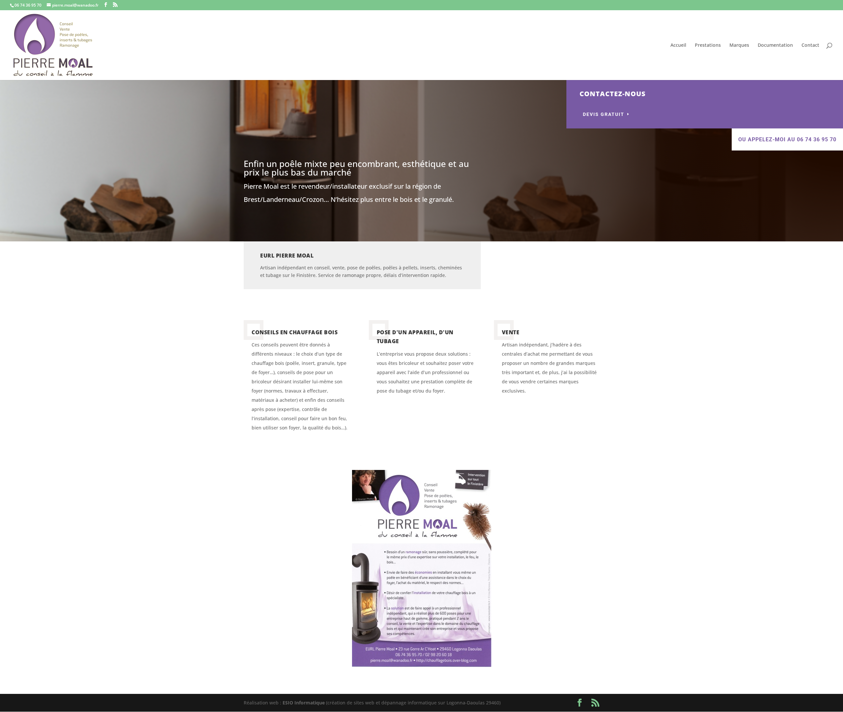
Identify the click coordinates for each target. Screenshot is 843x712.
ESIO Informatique (304, 702)
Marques (739, 45)
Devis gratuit (603, 114)
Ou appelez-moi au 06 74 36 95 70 (787, 139)
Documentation (775, 45)
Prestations (708, 45)
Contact (810, 45)
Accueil (678, 45)
